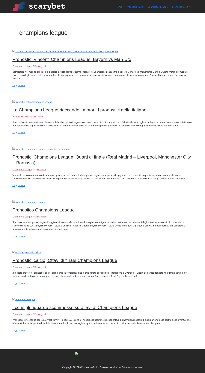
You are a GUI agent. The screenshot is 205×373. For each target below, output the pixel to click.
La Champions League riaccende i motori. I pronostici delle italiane (79, 109)
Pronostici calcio (135, 6)
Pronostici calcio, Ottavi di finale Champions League (64, 260)
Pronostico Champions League (43, 209)
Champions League (158, 6)
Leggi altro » (18, 85)
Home (119, 6)
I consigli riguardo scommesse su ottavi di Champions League (74, 307)
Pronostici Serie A (181, 6)
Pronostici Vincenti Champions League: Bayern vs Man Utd (71, 59)
